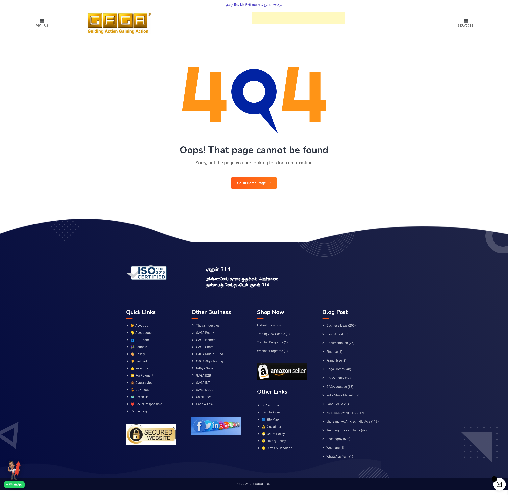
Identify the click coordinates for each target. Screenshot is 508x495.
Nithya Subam (206, 368)
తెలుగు (256, 5)
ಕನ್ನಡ (264, 5)
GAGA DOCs (204, 390)
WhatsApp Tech (337, 456)
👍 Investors (139, 368)
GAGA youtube (336, 387)
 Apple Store (271, 412)
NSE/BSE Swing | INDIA (342, 413)
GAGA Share (204, 347)
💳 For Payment (142, 375)
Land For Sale (336, 404)
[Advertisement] (298, 18)
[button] (42, 21)
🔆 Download (140, 390)
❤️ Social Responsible (146, 404)
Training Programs (270, 342)
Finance (332, 352)
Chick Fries (203, 397)
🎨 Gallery (138, 354)
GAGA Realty (205, 333)
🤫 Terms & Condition (277, 448)
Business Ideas (336, 325)
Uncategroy (334, 439)
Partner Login (140, 411)
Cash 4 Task (204, 404)
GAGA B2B (203, 375)
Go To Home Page (251, 183)
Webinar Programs (270, 351)
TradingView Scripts (271, 334)
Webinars (333, 448)
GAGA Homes (205, 340)
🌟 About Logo (141, 333)
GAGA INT (203, 383)
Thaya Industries (207, 325)
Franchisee (334, 360)
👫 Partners (139, 347)
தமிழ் (229, 5)
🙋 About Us (139, 325)
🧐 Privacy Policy (274, 441)
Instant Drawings (269, 325)
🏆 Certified (139, 361)
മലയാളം (275, 5)
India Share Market (339, 395)
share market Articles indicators (348, 421)
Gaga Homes (335, 369)
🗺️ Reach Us (139, 397)
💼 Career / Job (142, 383)
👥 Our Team (140, 340)
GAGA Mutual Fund (209, 354)
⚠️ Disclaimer (271, 427)
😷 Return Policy (273, 434)
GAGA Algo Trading (209, 361)
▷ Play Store (270, 405)
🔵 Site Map (270, 419)
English (239, 5)
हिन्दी (248, 5)
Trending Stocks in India (343, 430)
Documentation (337, 343)
